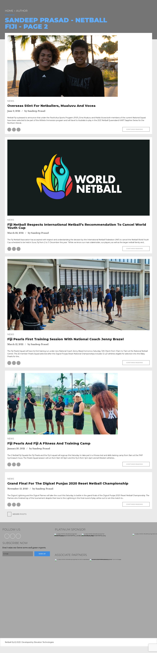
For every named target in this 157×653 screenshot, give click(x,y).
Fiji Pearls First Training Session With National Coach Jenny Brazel (65, 339)
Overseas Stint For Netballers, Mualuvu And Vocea (51, 106)
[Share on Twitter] (14, 130)
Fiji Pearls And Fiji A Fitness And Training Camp (48, 443)
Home (9, 10)
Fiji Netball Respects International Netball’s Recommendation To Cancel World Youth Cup (76, 226)
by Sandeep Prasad (34, 111)
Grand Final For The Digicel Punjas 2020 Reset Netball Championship (67, 483)
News (10, 101)
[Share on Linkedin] (18, 130)
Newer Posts (19, 514)
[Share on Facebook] (9, 130)
